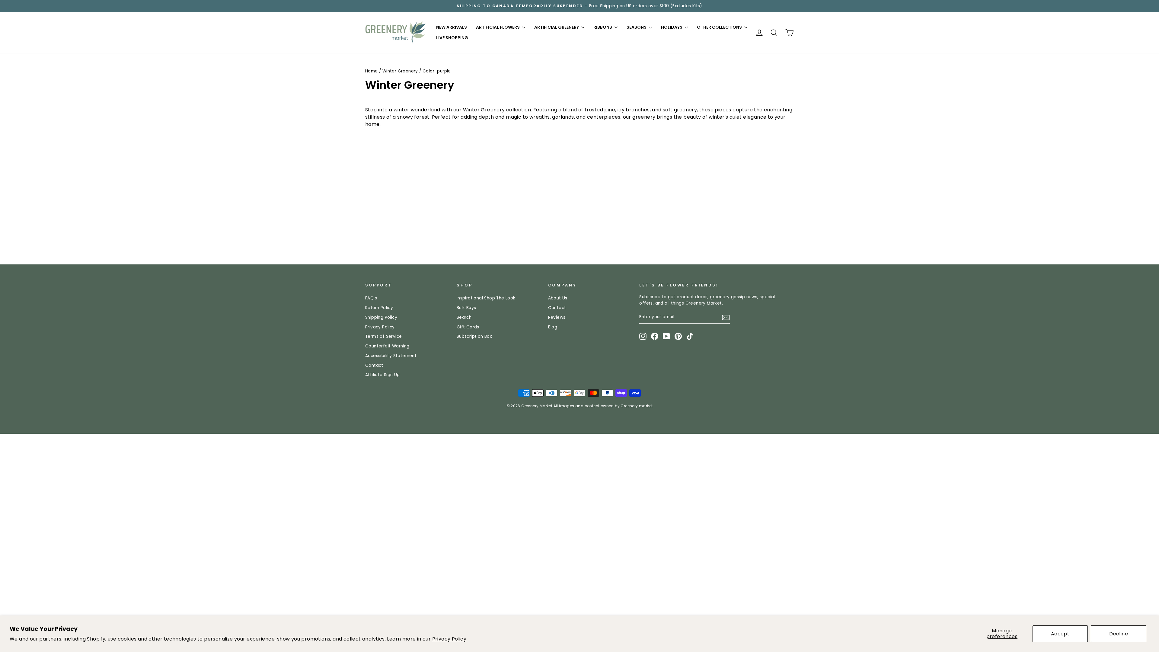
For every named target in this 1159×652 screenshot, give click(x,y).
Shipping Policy (381, 317)
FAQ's (371, 298)
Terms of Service (383, 336)
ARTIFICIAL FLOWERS (498, 27)
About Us (557, 298)
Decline (1118, 633)
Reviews (557, 317)
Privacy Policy (449, 638)
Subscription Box (474, 336)
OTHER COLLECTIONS (720, 27)
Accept (1060, 633)
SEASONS (637, 27)
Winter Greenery (400, 71)
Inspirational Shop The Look (486, 298)
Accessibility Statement (391, 356)
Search (464, 317)
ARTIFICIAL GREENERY (557, 27)
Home (371, 71)
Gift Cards (468, 327)
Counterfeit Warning (387, 346)
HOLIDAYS (672, 27)
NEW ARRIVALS (451, 27)
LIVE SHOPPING (452, 38)
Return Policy (379, 308)
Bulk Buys (466, 308)
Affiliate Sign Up (382, 375)
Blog (552, 327)
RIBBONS (603, 27)
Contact (374, 365)
